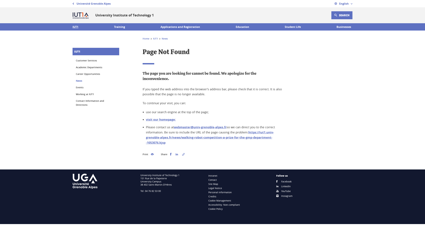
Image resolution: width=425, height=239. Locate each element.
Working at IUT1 (85, 94)
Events (80, 87)
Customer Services (86, 60)
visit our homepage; (161, 120)
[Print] (152, 154)
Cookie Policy (215, 208)
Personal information (220, 192)
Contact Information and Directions (90, 102)
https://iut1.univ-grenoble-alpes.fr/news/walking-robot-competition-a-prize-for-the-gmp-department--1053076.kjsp (210, 137)
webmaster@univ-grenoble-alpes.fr (200, 127)
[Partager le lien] (183, 154)
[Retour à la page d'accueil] (81, 15)
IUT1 (77, 51)
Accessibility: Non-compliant (224, 204)
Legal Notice (215, 188)
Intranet (212, 175)
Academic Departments (89, 67)
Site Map (213, 184)
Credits (212, 196)
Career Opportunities (88, 74)
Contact (212, 179)
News (79, 80)
